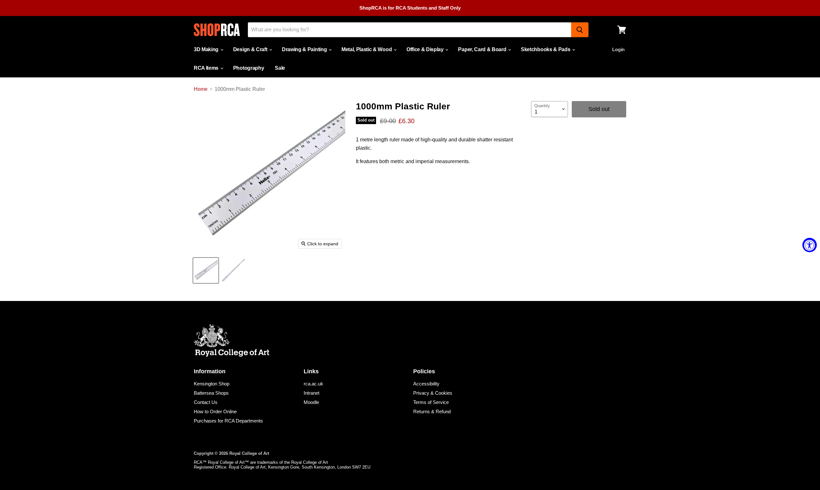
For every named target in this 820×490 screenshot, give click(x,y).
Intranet (311, 393)
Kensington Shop (211, 383)
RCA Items (207, 68)
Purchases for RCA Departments (228, 420)
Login (618, 49)
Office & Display (425, 49)
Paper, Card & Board (482, 49)
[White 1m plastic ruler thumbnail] (233, 270)
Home (201, 89)
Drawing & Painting (305, 49)
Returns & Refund (432, 411)
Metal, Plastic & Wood (367, 49)
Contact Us (205, 402)
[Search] (579, 29)
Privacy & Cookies (432, 393)
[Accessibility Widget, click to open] (809, 245)
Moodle (311, 402)
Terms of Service (431, 402)
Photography (248, 68)
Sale (280, 68)
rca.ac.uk (313, 383)
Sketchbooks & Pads (546, 49)
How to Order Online (215, 411)
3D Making (207, 49)
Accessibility (426, 383)
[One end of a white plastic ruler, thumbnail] (205, 270)
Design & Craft (250, 49)
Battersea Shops (211, 393)
